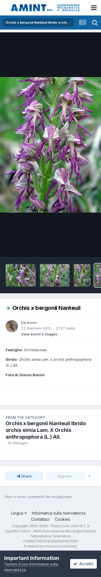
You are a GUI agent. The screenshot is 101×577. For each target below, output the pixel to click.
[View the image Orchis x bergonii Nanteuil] (55, 275)
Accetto (85, 563)
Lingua (17, 513)
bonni (32, 322)
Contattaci (40, 519)
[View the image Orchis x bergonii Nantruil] (21, 275)
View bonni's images (39, 334)
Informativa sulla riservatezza (59, 513)
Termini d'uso (16, 564)
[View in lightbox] (50, 144)
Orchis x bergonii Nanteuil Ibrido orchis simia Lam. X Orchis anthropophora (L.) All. (46, 430)
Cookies (62, 519)
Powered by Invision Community (50, 546)
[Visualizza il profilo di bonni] (12, 326)
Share (26, 476)
